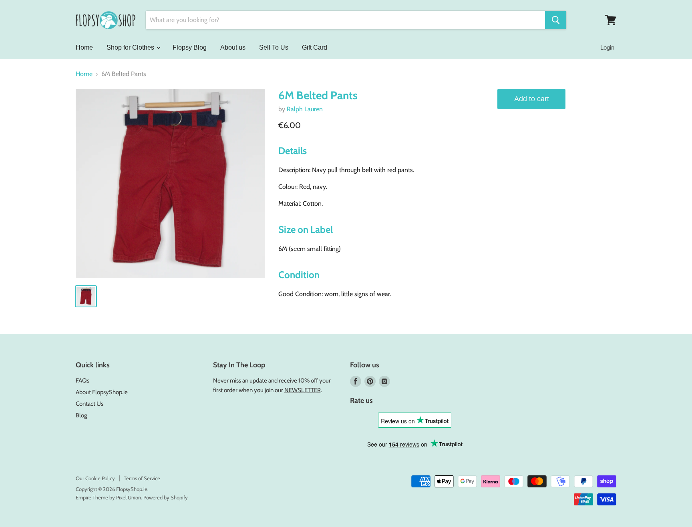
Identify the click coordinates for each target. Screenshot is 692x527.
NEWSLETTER (302, 390)
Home (84, 47)
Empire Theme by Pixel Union (108, 497)
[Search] (555, 20)
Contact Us (89, 403)
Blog (81, 415)
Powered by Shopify (165, 497)
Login (607, 47)
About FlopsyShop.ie (102, 392)
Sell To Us (273, 47)
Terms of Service (142, 478)
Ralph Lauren (305, 109)
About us (232, 47)
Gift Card (314, 47)
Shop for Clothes (131, 47)
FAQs (82, 380)
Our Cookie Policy (95, 478)
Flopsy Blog (190, 47)
